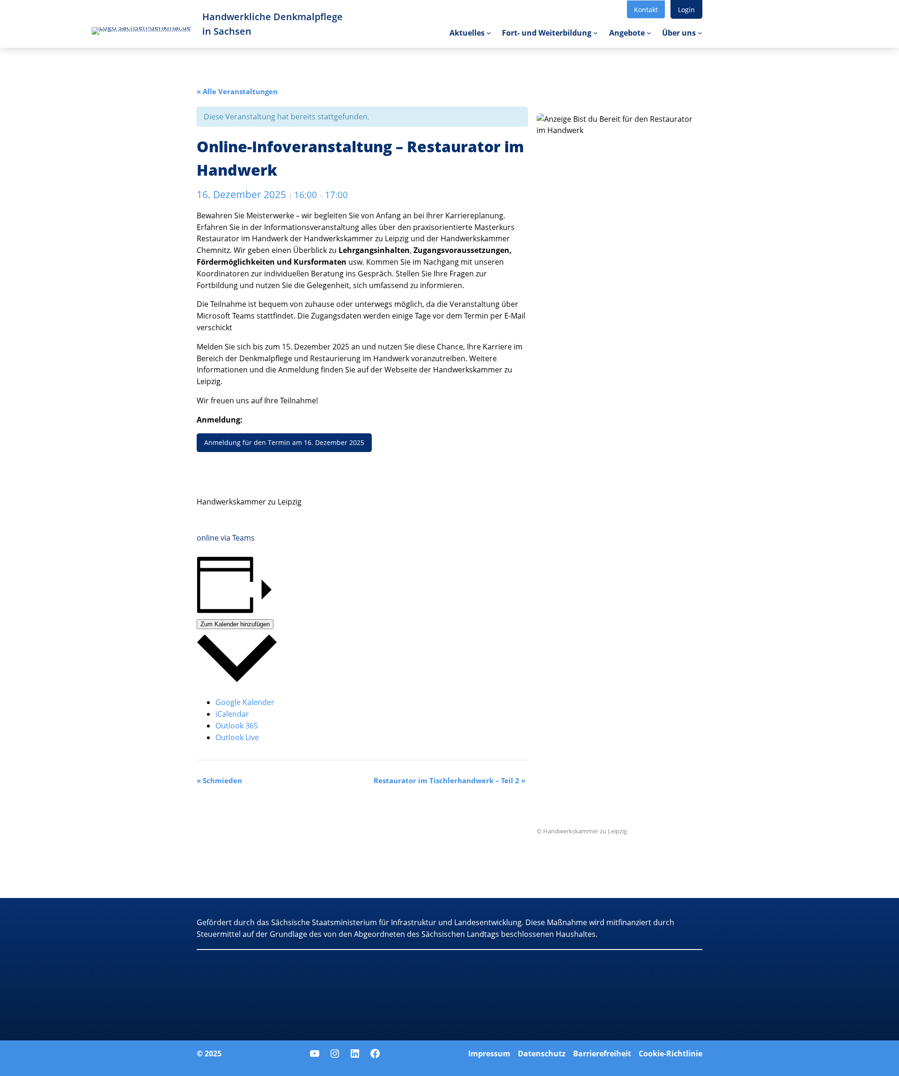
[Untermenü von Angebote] (649, 32)
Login (686, 9)
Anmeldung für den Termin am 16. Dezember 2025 (284, 442)
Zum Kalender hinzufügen (235, 624)
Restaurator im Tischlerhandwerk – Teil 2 (449, 780)
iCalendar (232, 714)
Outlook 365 (236, 725)
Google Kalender (244, 702)
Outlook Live (237, 737)
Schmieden (219, 780)
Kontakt (646, 9)
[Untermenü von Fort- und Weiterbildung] (595, 32)
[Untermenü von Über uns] (700, 32)
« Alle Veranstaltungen (237, 91)
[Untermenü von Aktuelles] (488, 32)
